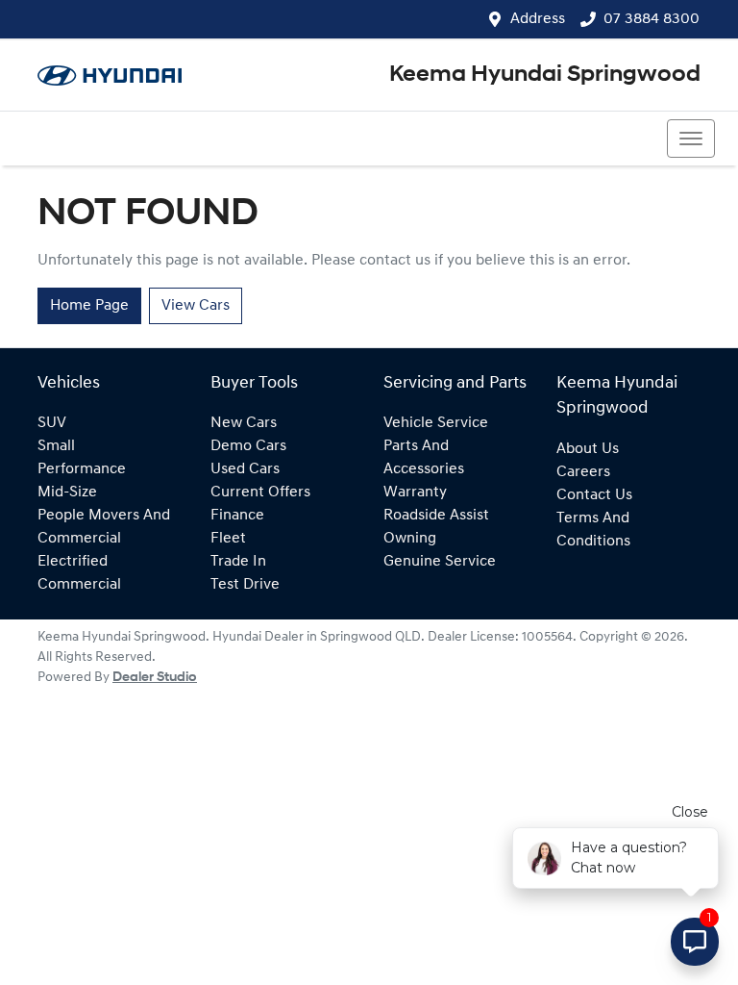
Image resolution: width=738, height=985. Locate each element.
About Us (587, 449)
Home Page (89, 306)
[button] (691, 138)
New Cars (243, 423)
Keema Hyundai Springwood (545, 75)
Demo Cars (248, 446)
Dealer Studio (154, 677)
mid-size (67, 492)
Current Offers (260, 492)
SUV (51, 423)
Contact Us (594, 495)
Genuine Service (439, 561)
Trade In (238, 561)
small (56, 446)
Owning (409, 538)
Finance (237, 515)
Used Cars (245, 469)
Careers (583, 472)
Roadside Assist (436, 515)
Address (537, 19)
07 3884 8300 (651, 19)
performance (81, 469)
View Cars (195, 306)
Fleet (228, 538)
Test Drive (245, 585)
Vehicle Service (435, 423)
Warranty (415, 492)
